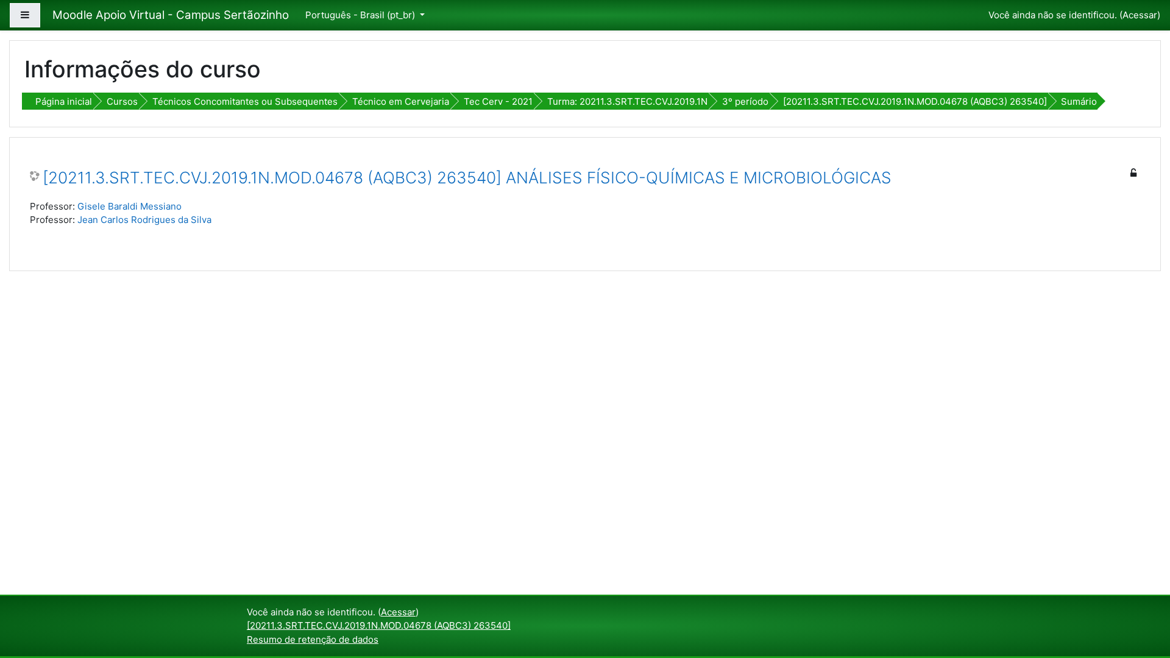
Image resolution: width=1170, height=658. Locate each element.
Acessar (1139, 15)
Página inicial (63, 101)
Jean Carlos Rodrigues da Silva (144, 219)
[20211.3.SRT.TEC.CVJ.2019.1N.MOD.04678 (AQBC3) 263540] (915, 101)
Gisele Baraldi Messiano (129, 206)
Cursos (122, 101)
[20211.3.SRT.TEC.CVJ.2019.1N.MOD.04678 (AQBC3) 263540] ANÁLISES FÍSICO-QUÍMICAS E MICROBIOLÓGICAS (467, 177)
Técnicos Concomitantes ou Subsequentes (245, 101)
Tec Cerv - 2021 (498, 101)
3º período (745, 101)
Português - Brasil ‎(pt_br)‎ (361, 15)
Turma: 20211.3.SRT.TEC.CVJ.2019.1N (627, 101)
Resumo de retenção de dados (312, 639)
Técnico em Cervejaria (400, 101)
